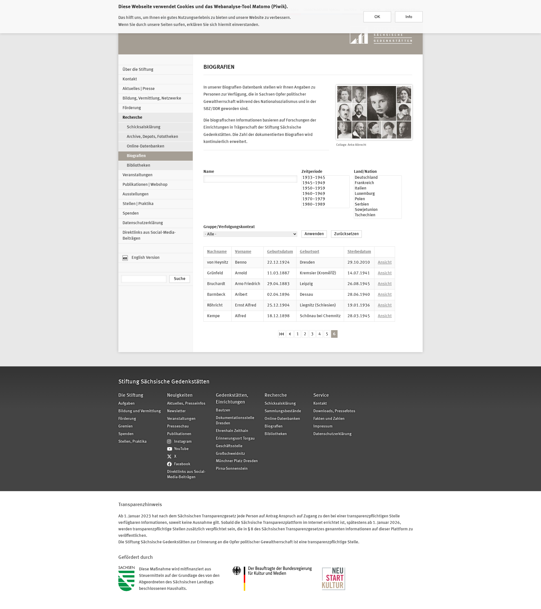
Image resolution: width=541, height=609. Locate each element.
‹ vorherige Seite (290, 334)
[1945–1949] (325, 183)
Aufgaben (126, 403)
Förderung (132, 108)
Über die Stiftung (138, 70)
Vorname (243, 252)
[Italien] (378, 189)
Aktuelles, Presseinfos (186, 403)
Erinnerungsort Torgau (235, 438)
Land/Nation (365, 172)
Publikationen (179, 434)
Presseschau (178, 426)
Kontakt (130, 79)
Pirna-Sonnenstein (232, 469)
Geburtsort (309, 252)
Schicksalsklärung (143, 127)
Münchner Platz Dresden (237, 461)
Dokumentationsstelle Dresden (235, 420)
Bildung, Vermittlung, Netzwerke (152, 98)
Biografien (136, 156)
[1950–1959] (325, 189)
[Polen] (378, 199)
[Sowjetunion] (378, 210)
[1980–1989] (325, 205)
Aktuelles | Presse (139, 89)
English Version (145, 258)
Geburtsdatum (280, 252)
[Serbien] (378, 205)
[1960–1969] (325, 194)
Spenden (131, 213)
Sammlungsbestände (283, 411)
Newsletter (176, 411)
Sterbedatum (359, 252)
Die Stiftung (130, 395)
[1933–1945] (325, 178)
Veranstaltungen (137, 175)
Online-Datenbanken (145, 146)
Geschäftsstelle (229, 446)
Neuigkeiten (179, 395)
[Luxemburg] (378, 194)
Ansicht (385, 263)
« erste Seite (281, 334)
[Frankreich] (378, 183)
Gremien (125, 426)
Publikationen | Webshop (145, 185)
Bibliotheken (138, 166)
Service (321, 395)
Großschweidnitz (230, 454)
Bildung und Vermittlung (139, 411)
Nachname (217, 252)
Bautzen (223, 410)
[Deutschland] (378, 178)
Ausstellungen (135, 194)
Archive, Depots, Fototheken (152, 137)
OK (377, 16)
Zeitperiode (311, 172)
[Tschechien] (378, 216)
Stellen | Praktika (138, 204)
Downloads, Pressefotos (334, 411)
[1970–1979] (325, 199)
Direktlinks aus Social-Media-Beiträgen (149, 236)
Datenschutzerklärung (143, 223)
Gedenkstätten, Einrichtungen (232, 399)
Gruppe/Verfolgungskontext (229, 227)
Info (408, 16)
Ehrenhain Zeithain (232, 431)
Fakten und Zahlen (329, 419)
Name (208, 172)
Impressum (322, 426)
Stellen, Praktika (132, 441)
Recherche (132, 118)
